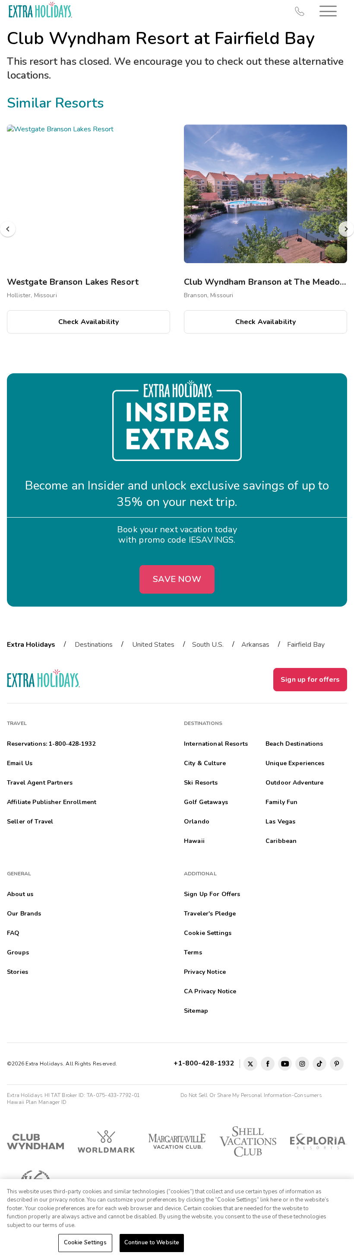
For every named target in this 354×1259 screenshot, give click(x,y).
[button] (328, 11)
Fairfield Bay (306, 644)
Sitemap (196, 1011)
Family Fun (281, 802)
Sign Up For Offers (212, 894)
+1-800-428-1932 (206, 1063)
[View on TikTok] (319, 1064)
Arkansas (255, 644)
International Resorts (216, 744)
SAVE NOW (177, 579)
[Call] (299, 11)
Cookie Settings (85, 1242)
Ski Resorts (201, 783)
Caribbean (281, 841)
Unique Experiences (295, 763)
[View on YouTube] (285, 1064)
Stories (17, 972)
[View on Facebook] (268, 1064)
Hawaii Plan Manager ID (36, 1102)
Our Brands (24, 913)
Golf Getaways (206, 802)
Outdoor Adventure (294, 783)
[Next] (346, 229)
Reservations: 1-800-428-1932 (51, 744)
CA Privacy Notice (210, 991)
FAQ (13, 933)
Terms (193, 952)
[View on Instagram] (302, 1064)
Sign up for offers (310, 679)
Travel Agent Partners (40, 783)
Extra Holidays (31, 644)
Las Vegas (280, 821)
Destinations (94, 644)
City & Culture (205, 763)
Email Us (19, 763)
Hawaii (194, 841)
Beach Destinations (294, 744)
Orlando (196, 821)
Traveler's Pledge (210, 913)
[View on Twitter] (250, 1064)
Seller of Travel (30, 821)
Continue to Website (151, 1242)
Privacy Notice (205, 972)
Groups (18, 952)
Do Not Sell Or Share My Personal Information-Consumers (251, 1095)
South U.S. (208, 644)
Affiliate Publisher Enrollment (51, 802)
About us (20, 894)
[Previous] (8, 229)
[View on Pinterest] (337, 1064)
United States (153, 644)
